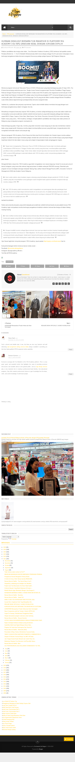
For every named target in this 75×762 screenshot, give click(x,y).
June (6, 651)
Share (23, 266)
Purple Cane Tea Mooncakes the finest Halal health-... (18, 585)
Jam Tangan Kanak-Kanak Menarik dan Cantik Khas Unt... (19, 639)
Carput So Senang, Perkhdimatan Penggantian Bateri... (19, 613)
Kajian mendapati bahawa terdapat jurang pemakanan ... (19, 622)
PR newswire (10, 34)
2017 (4, 672)
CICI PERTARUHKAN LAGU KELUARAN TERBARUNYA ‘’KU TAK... (22, 645)
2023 (4, 554)
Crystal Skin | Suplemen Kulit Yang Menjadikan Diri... (18, 602)
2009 (4, 690)
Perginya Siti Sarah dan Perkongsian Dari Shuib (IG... (18, 627)
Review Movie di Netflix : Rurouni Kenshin (15, 618)
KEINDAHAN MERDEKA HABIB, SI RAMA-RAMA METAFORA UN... (22, 592)
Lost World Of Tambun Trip (10, 701)
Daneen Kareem (13, 355)
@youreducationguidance (15, 248)
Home (3, 34)
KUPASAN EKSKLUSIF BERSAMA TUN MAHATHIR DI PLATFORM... (23, 606)
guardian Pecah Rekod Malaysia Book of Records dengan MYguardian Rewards (25, 437)
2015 (4, 677)
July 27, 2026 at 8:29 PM (14, 357)
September (8, 567)
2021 (4, 558)
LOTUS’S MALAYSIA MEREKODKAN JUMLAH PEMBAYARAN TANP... (23, 620)
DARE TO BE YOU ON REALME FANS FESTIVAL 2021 (19, 599)
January (7, 662)
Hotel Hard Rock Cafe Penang (10, 707)
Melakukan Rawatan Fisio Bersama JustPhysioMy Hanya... (20, 641)
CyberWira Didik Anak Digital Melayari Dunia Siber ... (18, 625)
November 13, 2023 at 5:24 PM (16, 340)
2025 (4, 549)
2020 (4, 665)
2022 (4, 556)
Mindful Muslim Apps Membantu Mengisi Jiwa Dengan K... (19, 590)
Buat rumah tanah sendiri (9, 727)
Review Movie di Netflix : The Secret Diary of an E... (18, 581)
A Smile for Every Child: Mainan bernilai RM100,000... (18, 579)
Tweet (9, 266)
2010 (4, 688)
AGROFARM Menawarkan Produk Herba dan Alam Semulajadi (20, 609)
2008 (4, 693)
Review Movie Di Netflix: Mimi (12, 643)
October (7, 565)
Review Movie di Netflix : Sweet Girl (14, 597)
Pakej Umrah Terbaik (8, 721)
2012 (4, 684)
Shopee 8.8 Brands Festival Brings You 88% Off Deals (18, 636)
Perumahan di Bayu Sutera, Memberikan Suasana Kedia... (19, 632)
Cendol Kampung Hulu (8, 719)
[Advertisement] (38, 417)
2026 (4, 547)
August (7, 570)
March (7, 658)
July (6, 648)
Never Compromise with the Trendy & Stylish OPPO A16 (19, 611)
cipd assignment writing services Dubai (18, 346)
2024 (4, 552)
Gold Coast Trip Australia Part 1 (11, 709)
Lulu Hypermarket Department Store (12, 717)
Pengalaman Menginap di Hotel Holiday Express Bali (16, 703)
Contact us (69, 739)
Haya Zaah (11, 338)
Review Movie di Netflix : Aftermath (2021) (15, 629)
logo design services (41, 366)
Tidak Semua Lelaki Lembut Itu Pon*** (14, 572)
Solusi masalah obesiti (9, 725)
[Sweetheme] (53, 284)
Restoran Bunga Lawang (9, 729)
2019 (4, 667)
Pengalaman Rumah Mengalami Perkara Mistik (16, 576)
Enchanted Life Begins (40, 746)
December (8, 560)
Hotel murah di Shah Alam (9, 713)
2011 (4, 686)
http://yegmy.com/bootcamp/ (52, 241)
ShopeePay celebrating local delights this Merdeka (17, 583)
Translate (13, 539)
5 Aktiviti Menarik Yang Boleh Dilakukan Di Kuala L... (18, 588)
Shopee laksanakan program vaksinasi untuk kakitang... (19, 616)
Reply (70, 349)
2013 (4, 681)
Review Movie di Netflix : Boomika (13, 595)
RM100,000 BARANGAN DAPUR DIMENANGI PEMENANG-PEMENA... (23, 574)
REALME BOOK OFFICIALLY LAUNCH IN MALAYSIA (18, 604)
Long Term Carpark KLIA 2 (10, 705)
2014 (4, 679)
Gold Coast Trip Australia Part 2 (11, 711)
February (7, 660)
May (6, 653)
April (6, 655)
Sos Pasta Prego (7, 723)
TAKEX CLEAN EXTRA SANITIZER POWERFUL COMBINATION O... (23, 634)
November (8, 563)
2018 (4, 670)
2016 (4, 674)
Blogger (41, 749)
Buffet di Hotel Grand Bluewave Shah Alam (14, 715)
